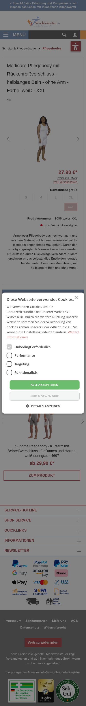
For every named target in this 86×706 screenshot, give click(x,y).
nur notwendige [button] (44, 396)
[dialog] (43, 353)
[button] (43, 406)
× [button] (76, 297)
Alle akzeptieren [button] (44, 385)
